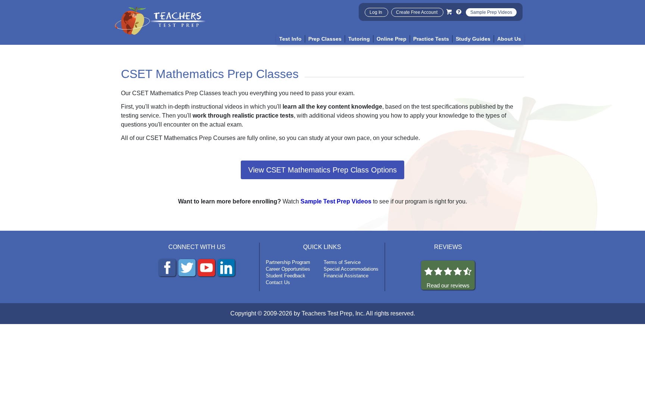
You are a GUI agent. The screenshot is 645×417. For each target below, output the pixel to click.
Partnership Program (288, 262)
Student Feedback (285, 275)
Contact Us (278, 282)
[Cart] (450, 12)
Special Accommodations (351, 269)
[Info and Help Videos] (459, 12)
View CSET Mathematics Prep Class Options (322, 170)
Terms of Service (342, 262)
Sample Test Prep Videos (335, 201)
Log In (376, 12)
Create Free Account (417, 12)
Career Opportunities (288, 269)
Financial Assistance (346, 275)
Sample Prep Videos (491, 12)
